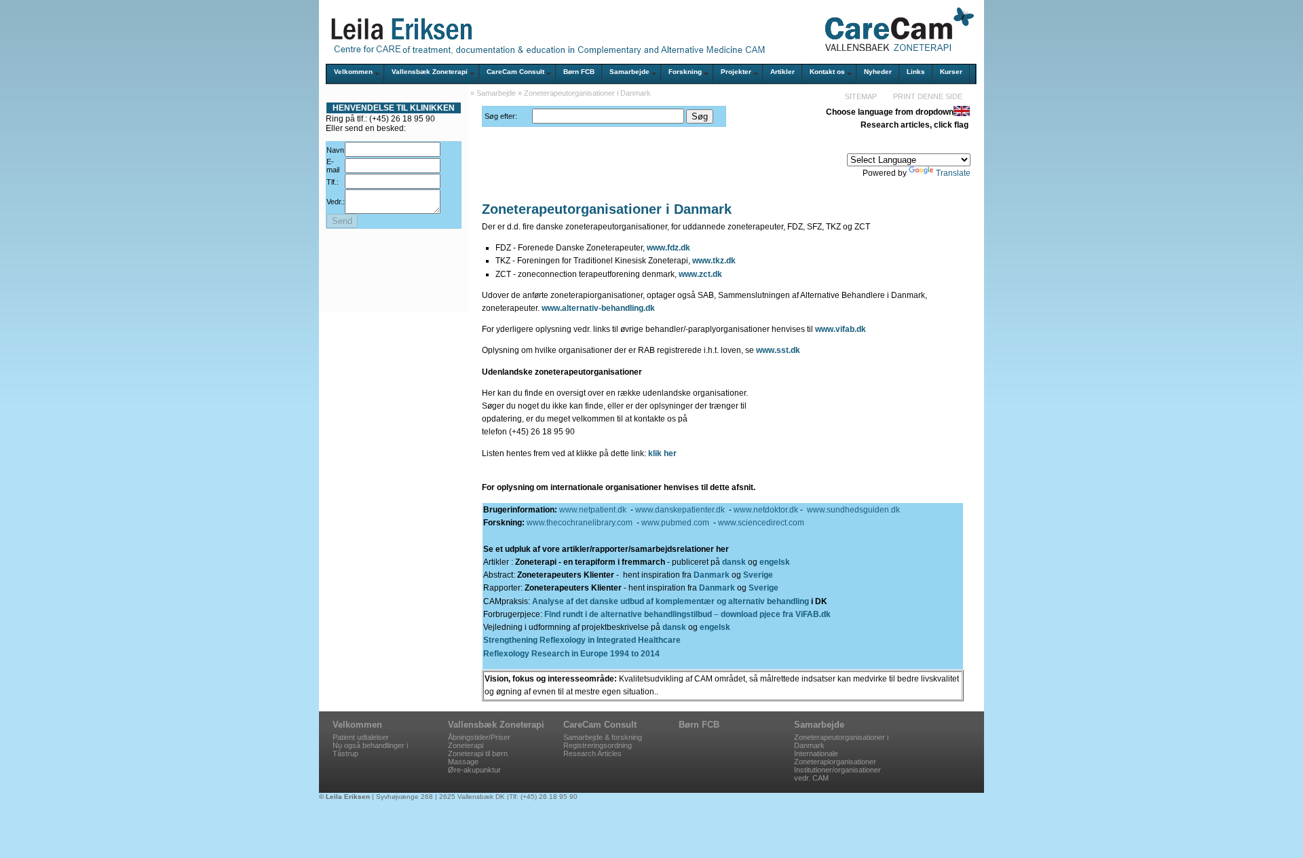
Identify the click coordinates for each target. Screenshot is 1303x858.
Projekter (736, 71)
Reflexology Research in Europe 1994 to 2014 (571, 653)
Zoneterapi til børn (478, 753)
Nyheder (878, 71)
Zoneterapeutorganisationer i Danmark (587, 93)
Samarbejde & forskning (602, 737)
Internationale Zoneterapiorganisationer (835, 757)
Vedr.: (335, 202)
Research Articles (592, 753)
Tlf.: (332, 182)
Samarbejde (629, 71)
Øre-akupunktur (474, 770)
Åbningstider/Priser (479, 737)
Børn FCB (578, 71)
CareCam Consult (515, 71)
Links (916, 71)
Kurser (951, 71)
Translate (953, 173)
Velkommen (353, 71)
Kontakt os (827, 71)
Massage (463, 762)
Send (342, 221)
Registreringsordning (597, 745)
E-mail (332, 165)
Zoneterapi (465, 745)
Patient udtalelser (361, 737)
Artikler (782, 71)
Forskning (685, 71)
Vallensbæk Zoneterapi (430, 71)
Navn (335, 150)
